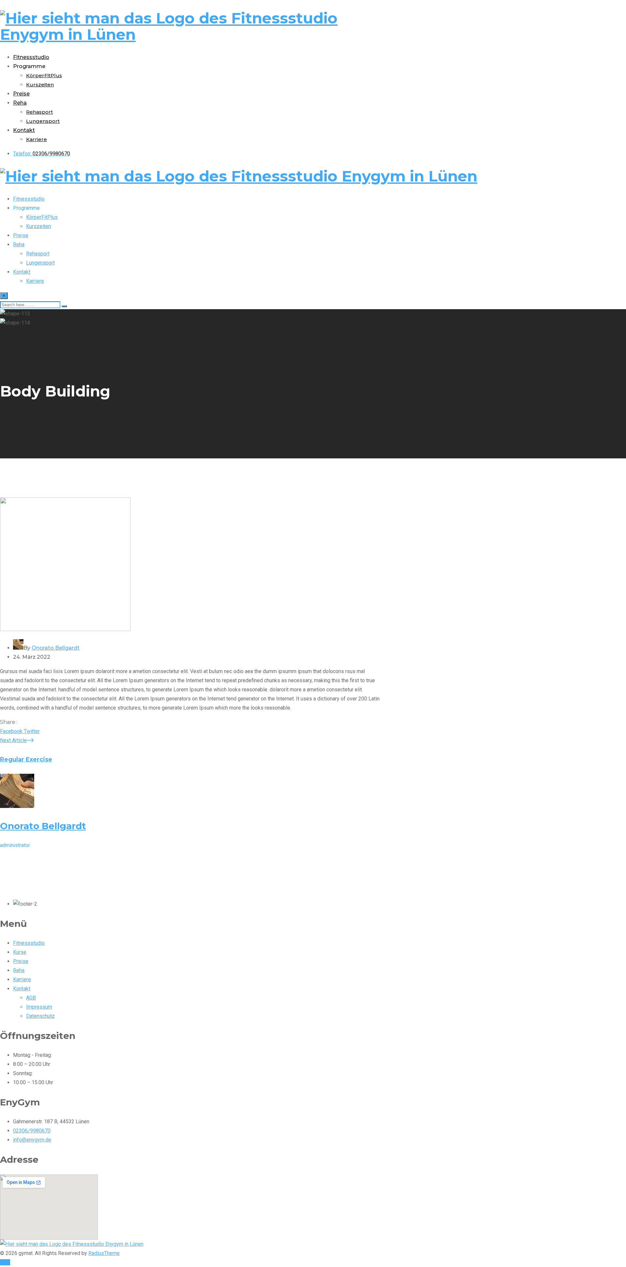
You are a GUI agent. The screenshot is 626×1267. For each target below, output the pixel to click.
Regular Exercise (26, 759)
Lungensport (43, 121)
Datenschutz (40, 1016)
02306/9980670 (32, 1131)
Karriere (36, 139)
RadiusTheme (104, 1253)
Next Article (13, 740)
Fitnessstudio (31, 57)
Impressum (39, 1007)
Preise (21, 94)
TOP (5, 1262)
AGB (31, 998)
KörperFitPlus (44, 75)
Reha (20, 103)
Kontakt (24, 130)
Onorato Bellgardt (56, 648)
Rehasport (39, 112)
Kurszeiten (40, 84)
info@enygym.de (32, 1140)
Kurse (19, 952)
